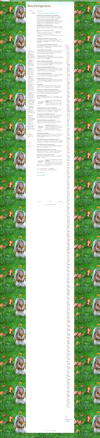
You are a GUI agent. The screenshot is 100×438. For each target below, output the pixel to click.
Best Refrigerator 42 (68, 160)
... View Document (56, 117)
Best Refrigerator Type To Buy (68, 156)
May (67, 60)
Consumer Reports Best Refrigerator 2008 (68, 244)
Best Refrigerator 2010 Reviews (68, 334)
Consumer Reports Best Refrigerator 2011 (68, 248)
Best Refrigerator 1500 (68, 379)
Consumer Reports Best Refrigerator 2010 (68, 342)
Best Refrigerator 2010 (68, 354)
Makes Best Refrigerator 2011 (68, 290)
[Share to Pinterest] (53, 168)
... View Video (56, 23)
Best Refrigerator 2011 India (68, 317)
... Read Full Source (55, 93)
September (68, 54)
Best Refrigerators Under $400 (31, 60)
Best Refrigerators (39, 6)
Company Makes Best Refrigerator (68, 294)
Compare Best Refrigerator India (68, 252)
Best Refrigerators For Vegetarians (31, 68)
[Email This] (49, 168)
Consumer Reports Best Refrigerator (68, 227)
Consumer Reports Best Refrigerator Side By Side (68, 110)
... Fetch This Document (47, 47)
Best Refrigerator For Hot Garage (31, 85)
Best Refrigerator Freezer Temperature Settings (68, 193)
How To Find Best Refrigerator (68, 271)
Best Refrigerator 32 (68, 275)
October (68, 53)
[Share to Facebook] (52, 168)
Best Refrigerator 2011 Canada (68, 326)
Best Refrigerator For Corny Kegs (68, 260)
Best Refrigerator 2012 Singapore (68, 368)
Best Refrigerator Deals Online (68, 286)
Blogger (54, 430)
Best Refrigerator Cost (68, 267)
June (67, 59)
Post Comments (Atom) (52, 204)
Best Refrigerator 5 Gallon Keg (68, 278)
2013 (67, 46)
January (68, 407)
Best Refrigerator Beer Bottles (68, 239)
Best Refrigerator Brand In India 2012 (68, 208)
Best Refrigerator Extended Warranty (31, 107)
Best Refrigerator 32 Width (68, 105)
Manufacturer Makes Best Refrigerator (68, 69)
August (68, 56)
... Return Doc (60, 142)
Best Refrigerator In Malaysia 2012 (68, 101)
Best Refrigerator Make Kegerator (68, 65)
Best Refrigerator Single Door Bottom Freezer (68, 148)
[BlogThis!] (50, 168)
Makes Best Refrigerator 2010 (68, 350)
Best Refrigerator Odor (31, 92)
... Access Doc (45, 147)
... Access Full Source (57, 18)
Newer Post (39, 201)
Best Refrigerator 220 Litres (68, 391)
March (68, 403)
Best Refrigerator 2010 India (68, 338)
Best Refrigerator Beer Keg (68, 231)
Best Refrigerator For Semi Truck (68, 130)
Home (50, 201)
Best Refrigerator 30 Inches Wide (68, 396)
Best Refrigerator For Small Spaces (68, 383)
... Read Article (51, 53)
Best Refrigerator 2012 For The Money (68, 139)
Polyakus (30, 134)
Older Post (60, 201)
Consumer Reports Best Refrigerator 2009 (68, 236)
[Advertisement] (50, 8)
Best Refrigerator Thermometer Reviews (68, 183)
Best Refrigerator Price (68, 264)
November (68, 51)
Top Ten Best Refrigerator (68, 375)
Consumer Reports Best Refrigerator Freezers (68, 222)
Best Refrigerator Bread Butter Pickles (68, 120)
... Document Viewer (57, 87)
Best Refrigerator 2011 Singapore (68, 322)
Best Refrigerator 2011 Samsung (68, 330)
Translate (68, 421)
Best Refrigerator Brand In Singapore (68, 363)
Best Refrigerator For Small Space (68, 97)
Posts (30, 145)
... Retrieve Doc (39, 36)
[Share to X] (51, 168)
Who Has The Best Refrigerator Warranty (68, 303)
